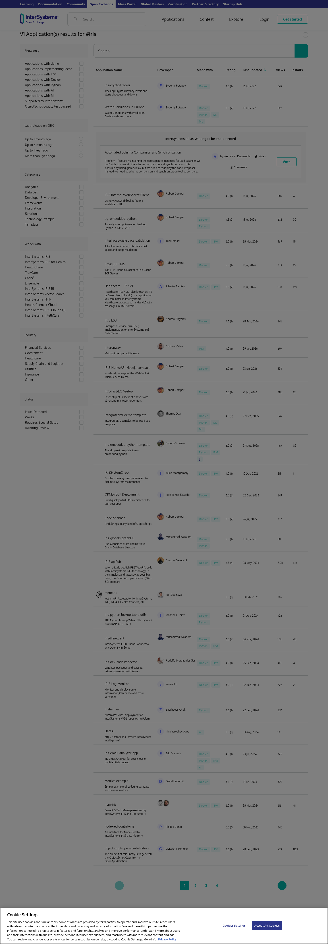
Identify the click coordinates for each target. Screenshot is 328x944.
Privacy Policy (167, 939)
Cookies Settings (234, 925)
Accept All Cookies (267, 925)
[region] (164, 926)
